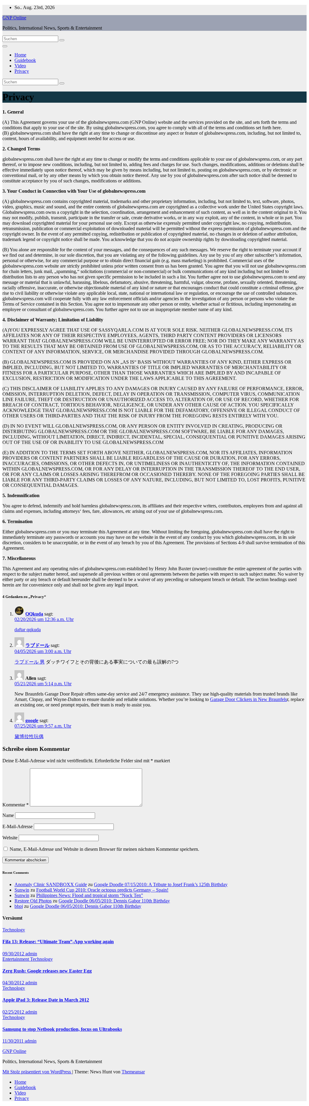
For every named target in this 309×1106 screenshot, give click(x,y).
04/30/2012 (13, 982)
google (31, 720)
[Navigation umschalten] (4, 46)
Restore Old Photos (33, 900)
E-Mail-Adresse (17, 826)
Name (8, 815)
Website (10, 837)
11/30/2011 (13, 1040)
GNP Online (14, 17)
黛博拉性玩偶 (28, 736)
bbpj (18, 906)
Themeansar (133, 1071)
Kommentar (15, 804)
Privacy (21, 71)
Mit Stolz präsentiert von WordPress (37, 1071)
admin (31, 953)
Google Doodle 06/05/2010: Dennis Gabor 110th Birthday (114, 900)
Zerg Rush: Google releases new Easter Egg (47, 970)
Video (20, 65)
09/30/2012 (13, 953)
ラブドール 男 (29, 661)
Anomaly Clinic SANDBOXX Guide (50, 884)
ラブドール (37, 645)
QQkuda (34, 613)
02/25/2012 (13, 1011)
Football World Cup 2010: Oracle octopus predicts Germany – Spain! (102, 889)
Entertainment (16, 959)
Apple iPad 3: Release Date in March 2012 (45, 999)
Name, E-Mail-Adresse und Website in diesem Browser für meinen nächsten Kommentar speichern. (104, 849)
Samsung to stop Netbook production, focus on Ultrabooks (62, 1029)
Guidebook (25, 60)
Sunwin (21, 889)
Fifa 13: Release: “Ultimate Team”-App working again (58, 941)
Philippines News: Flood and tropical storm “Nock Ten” (89, 895)
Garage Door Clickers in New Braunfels (248, 699)
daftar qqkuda (27, 629)
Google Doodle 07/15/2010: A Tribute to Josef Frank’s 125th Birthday (161, 884)
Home (20, 54)
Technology (13, 929)
